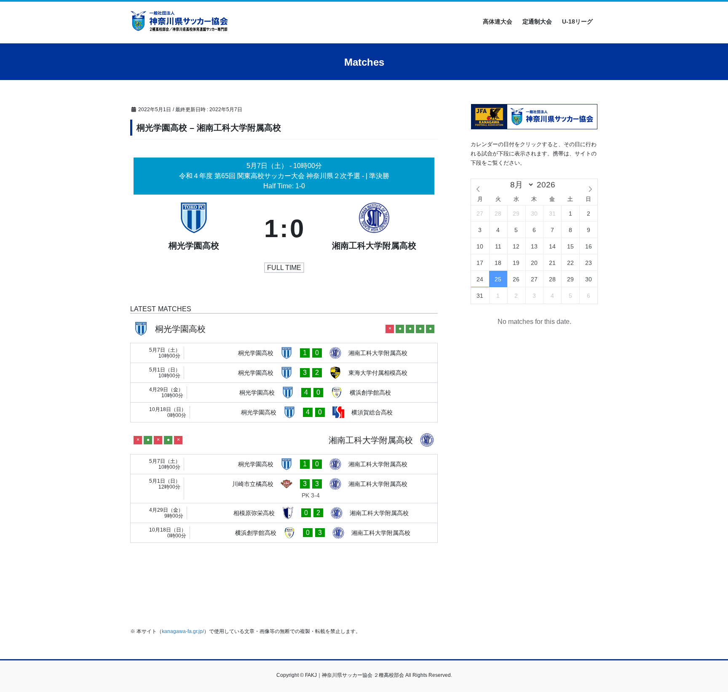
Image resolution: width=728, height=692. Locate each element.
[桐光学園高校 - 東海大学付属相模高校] (284, 372)
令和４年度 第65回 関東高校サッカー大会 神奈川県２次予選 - (272, 175)
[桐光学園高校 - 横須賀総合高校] (284, 412)
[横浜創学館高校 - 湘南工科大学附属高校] (284, 532)
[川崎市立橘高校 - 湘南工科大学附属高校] (284, 488)
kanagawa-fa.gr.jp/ (183, 631)
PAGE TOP (703, 664)
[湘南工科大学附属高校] (374, 228)
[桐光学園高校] (194, 228)
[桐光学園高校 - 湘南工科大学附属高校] (284, 353)
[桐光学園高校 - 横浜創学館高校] (284, 392)
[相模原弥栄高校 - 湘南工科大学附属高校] (284, 513)
